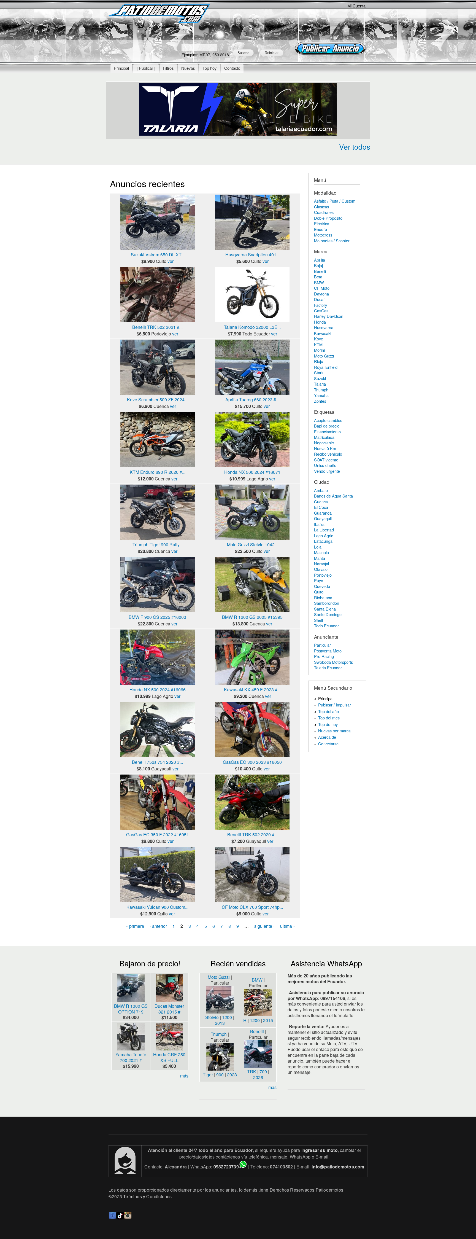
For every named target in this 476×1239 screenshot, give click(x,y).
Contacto (232, 68)
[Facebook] (112, 1217)
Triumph (321, 390)
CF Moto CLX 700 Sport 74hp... (252, 907)
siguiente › (264, 926)
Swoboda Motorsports (333, 662)
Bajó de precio (326, 426)
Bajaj (318, 265)
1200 (227, 1017)
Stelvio (212, 1017)
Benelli (320, 271)
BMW (319, 282)
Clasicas (321, 206)
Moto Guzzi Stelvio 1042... (252, 544)
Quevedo (322, 586)
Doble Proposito (328, 218)
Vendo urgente (327, 471)
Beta (318, 276)
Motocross (323, 235)
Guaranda (323, 513)
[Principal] (160, 14)
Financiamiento (327, 431)
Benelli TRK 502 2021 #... (157, 327)
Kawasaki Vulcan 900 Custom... (157, 907)
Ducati (319, 299)
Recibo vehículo (328, 454)
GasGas (321, 310)
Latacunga (323, 541)
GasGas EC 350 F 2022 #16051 (157, 834)
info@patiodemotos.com (338, 1166)
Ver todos (354, 146)
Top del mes (329, 718)
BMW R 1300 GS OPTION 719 (131, 1009)
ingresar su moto (319, 1150)
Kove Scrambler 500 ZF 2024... (157, 399)
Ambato (321, 490)
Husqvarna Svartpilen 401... (252, 254)
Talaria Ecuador (328, 667)
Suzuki (320, 378)
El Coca (321, 507)
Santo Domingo (328, 614)
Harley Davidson (328, 316)
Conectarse (328, 743)
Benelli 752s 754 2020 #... (157, 762)
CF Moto (321, 288)
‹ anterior (158, 926)
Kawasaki (322, 333)
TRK (251, 1071)
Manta (319, 558)
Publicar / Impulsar (334, 705)
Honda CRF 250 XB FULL (169, 1057)
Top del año (328, 711)
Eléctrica (321, 223)
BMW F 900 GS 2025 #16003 (157, 617)
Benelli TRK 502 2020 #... (252, 834)
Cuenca (321, 501)
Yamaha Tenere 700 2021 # (130, 1057)
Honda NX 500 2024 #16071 (252, 472)
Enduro (320, 229)
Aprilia (319, 260)
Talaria (320, 384)
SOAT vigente (326, 460)
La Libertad (324, 530)
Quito (318, 592)
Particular (322, 645)
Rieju (318, 361)
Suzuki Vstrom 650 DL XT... (157, 254)
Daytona (321, 294)
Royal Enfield (325, 367)
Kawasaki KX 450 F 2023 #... (252, 689)
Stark (318, 372)
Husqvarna (323, 327)
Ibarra (319, 524)
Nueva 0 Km (325, 448)
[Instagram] (128, 1217)
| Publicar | (146, 68)
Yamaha (321, 395)
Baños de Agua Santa (333, 496)
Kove (318, 339)
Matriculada (324, 437)
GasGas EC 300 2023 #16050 (252, 762)
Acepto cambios (328, 420)
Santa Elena (325, 609)
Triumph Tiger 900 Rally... (157, 544)
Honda (320, 322)
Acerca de (327, 737)
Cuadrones (324, 212)
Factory (320, 305)
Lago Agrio (323, 535)
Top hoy (209, 68)
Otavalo (321, 569)
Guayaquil (323, 518)
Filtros (168, 68)
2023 (232, 1074)
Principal (121, 68)
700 (263, 1071)
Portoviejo (323, 575)
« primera (135, 926)
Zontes (320, 401)
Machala (321, 552)
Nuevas (188, 68)
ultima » (288, 926)
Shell (318, 620)
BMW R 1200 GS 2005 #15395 (252, 617)
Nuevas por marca (334, 730)
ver (170, 261)
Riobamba (323, 597)
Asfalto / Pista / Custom (334, 201)
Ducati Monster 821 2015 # (169, 1009)
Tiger (208, 1074)
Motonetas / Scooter (332, 240)
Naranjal (321, 563)
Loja (317, 547)
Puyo (318, 580)
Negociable (324, 442)
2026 (258, 1077)
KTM (318, 344)
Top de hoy (328, 724)
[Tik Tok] (120, 1217)
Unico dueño (325, 465)
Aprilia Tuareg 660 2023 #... (252, 399)
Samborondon (326, 603)
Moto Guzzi (324, 356)
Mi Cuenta (356, 6)
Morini (319, 350)
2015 (268, 1020)
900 (220, 1074)
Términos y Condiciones (147, 1196)
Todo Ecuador (326, 625)
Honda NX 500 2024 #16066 (157, 689)
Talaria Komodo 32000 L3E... (252, 327)
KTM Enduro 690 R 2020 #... (157, 472)
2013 (220, 1023)
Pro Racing (324, 656)
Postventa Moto (328, 651)
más (184, 1076)
